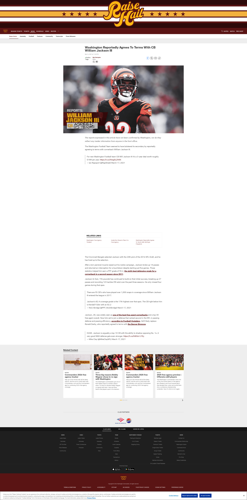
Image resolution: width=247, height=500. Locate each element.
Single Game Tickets (157, 447)
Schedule (116, 441)
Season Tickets (158, 441)
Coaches (116, 447)
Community (63, 450)
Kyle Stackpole (97, 57)
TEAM (116, 435)
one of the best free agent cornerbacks (130, 315)
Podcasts (81, 447)
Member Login (157, 438)
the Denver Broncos (137, 324)
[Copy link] (159, 58)
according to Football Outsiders (125, 321)
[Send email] (155, 59)
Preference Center (177, 487)
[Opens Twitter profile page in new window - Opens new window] (94, 62)
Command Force (181, 447)
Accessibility (101, 487)
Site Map (114, 487)
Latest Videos (81, 438)
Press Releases (63, 447)
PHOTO (99, 435)
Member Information (157, 460)
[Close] (244, 495)
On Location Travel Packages (157, 463)
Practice (99, 444)
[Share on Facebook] (147, 59)
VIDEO (81, 435)
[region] (123, 495)
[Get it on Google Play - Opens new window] (130, 470)
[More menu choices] (58, 31)
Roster (116, 438)
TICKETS (157, 435)
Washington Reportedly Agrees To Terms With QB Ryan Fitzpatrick (145, 242)
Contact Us (181, 438)
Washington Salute (181, 444)
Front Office (116, 450)
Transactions (116, 457)
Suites (157, 457)
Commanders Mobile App (181, 441)
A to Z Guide (135, 441)
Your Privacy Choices (142, 487)
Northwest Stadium (135, 435)
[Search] (222, 31)
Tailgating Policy (135, 444)
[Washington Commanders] (123, 478)
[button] (121, 400)
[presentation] (183, 400)
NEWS (63, 435)
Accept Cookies (205, 495)
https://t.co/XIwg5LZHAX (110, 159)
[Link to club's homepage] (5, 31)
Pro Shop (181, 457)
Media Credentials (181, 460)
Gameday (62, 441)
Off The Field (63, 444)
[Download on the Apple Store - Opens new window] (116, 469)
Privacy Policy (86, 487)
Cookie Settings (160, 487)
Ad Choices (126, 487)
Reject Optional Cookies (189, 495)
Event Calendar (116, 444)
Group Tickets (157, 450)
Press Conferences (81, 444)
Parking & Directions (135, 438)
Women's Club (181, 454)
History (116, 460)
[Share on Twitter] (151, 59)
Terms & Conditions (70, 487)
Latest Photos (99, 438)
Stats (116, 454)
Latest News (63, 438)
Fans (99, 450)
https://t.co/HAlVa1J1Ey (133, 336)
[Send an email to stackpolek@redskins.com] (97, 62)
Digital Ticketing (158, 454)
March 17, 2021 (118, 163)
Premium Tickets (157, 444)
